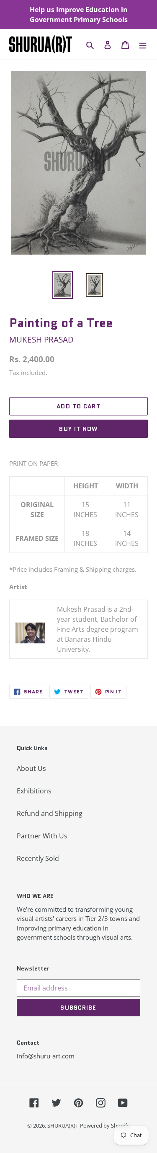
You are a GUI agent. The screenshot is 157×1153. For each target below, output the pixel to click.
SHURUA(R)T (62, 1125)
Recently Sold (38, 858)
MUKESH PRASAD (41, 339)
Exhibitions (34, 790)
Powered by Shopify (105, 1125)
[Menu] (143, 44)
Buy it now (78, 429)
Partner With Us (42, 835)
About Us (31, 768)
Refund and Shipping (49, 813)
